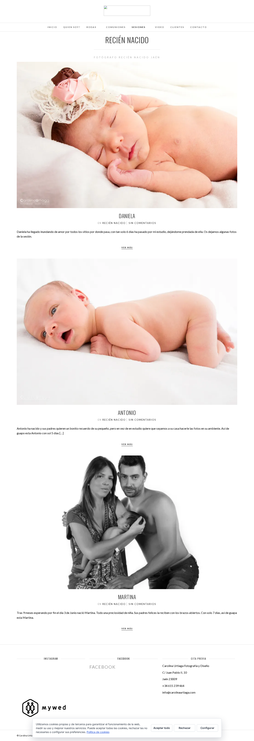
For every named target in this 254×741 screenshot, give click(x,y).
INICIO (52, 27)
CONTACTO (198, 27)
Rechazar (185, 727)
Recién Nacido (114, 222)
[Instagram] (43, 8)
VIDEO (159, 27)
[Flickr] (28, 8)
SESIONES (138, 27)
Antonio (127, 412)
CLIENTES (177, 27)
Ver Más (127, 247)
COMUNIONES (116, 27)
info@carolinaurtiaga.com (178, 692)
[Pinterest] (38, 8)
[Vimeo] (33, 8)
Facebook (124, 658)
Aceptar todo (161, 727)
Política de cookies (98, 732)
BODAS (91, 27)
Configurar (207, 727)
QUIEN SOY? (71, 27)
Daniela (127, 216)
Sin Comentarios (142, 222)
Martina (127, 597)
